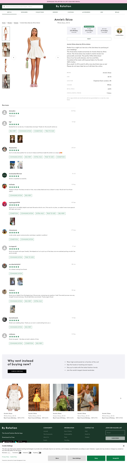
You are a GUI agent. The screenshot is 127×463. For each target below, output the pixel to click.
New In (9, 12)
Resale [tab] (117, 12)
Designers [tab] (24, 12)
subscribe (115, 438)
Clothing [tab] (71, 12)
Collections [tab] (40, 12)
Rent (89, 39)
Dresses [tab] (55, 12)
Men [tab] (101, 12)
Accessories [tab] (86, 12)
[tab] (9, 12)
